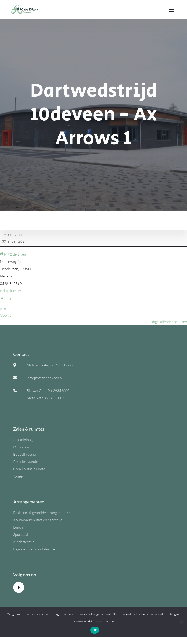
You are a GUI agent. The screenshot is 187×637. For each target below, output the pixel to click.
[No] (181, 622)
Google (5, 315)
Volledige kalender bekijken (165, 321)
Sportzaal (20, 534)
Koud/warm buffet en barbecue (37, 520)
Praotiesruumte (25, 461)
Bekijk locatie (10, 290)
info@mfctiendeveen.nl (45, 377)
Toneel (18, 476)
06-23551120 (54, 398)
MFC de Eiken (15, 254)
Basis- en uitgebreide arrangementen (42, 512)
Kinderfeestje (23, 541)
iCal (3, 309)
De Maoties (22, 447)
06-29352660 (58, 390)
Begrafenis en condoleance (34, 549)
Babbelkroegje (24, 454)
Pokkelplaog (23, 439)
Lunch (18, 527)
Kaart (8, 298)
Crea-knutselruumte (29, 469)
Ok (95, 630)
